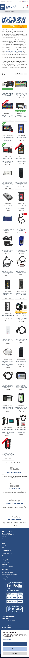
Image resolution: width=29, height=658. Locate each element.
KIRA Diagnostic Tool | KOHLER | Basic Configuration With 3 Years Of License (21, 317)
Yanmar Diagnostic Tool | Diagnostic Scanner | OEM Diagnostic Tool (21, 431)
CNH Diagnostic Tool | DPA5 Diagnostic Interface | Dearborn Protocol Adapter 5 (8, 184)
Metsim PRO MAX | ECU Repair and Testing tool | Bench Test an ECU (21, 94)
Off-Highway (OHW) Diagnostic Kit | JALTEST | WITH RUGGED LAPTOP (21, 117)
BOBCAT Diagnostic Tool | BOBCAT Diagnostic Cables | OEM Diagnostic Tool (21, 160)
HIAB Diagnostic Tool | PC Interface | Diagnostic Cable (8, 273)
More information (7, 639)
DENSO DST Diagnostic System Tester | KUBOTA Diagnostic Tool (8, 229)
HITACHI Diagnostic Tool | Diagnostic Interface (21, 272)
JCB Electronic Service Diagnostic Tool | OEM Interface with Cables (21, 295)
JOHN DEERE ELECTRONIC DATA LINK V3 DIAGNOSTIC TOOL (8, 317)
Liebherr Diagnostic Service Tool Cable (21, 340)
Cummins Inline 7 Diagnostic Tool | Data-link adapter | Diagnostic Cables (8, 455)
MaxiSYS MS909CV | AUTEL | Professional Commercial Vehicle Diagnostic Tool (8, 139)
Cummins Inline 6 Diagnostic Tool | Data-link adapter (8, 207)
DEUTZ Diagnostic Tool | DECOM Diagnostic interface (21, 229)
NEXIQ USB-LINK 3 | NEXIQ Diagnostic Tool (21, 138)
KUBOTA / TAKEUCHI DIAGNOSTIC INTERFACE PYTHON (7, 341)
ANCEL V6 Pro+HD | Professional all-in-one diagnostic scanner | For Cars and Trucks (7, 160)
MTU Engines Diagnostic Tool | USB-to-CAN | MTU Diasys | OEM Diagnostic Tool (8, 363)
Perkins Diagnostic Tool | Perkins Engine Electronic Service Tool (21, 363)
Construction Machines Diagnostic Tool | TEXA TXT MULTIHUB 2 (8, 94)
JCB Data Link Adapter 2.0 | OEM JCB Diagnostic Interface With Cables (8, 295)
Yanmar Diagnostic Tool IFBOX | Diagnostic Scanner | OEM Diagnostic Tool (8, 431)
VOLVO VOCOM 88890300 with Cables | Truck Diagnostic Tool (21, 409)
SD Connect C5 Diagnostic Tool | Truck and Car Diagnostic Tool (8, 409)
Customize (15, 648)
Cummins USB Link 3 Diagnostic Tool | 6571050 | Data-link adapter (21, 207)
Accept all (14, 644)
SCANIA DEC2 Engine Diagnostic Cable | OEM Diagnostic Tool (7, 386)
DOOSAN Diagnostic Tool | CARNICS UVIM (8, 251)
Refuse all (14, 653)
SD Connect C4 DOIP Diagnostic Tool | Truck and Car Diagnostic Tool (21, 386)
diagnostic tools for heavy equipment (14, 51)
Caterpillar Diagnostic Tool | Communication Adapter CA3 (21, 183)
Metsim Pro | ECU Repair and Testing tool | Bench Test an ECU (8, 117)
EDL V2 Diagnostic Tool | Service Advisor (21, 251)
